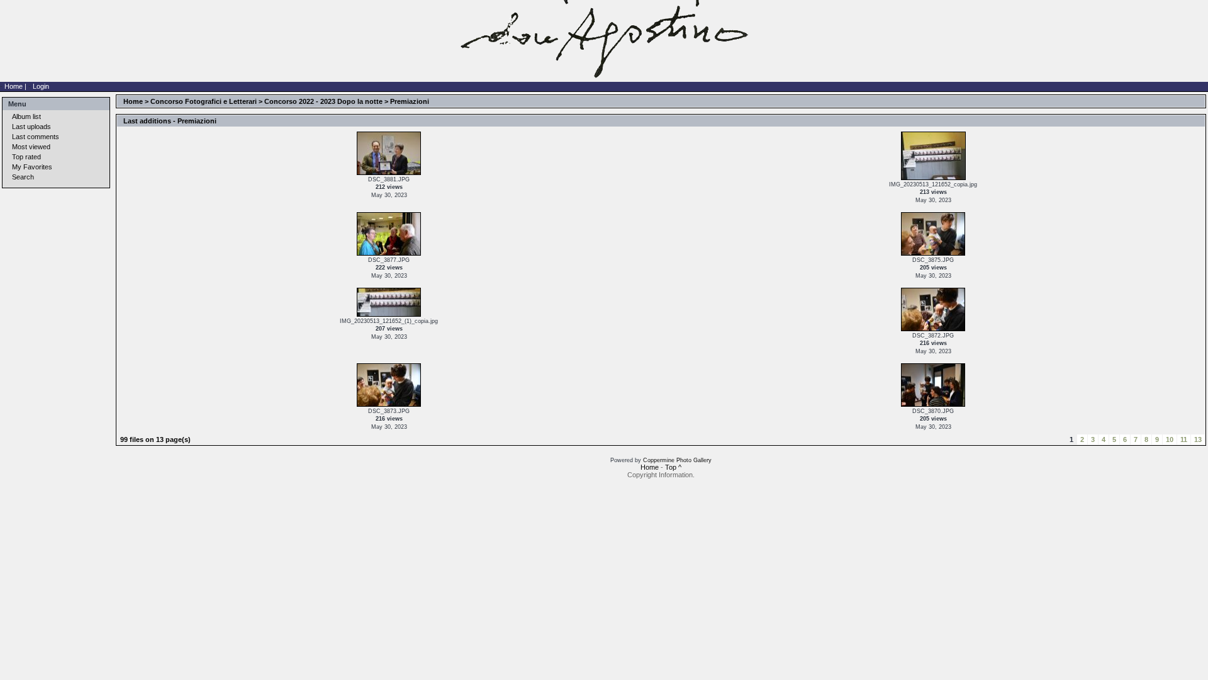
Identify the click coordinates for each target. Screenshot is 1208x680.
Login (41, 86)
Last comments (35, 136)
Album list (26, 116)
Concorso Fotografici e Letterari (203, 101)
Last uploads (31, 126)
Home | (16, 86)
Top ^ (673, 467)
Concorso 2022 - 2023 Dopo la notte (323, 101)
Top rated (26, 157)
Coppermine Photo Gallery (677, 460)
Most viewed (31, 146)
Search (23, 177)
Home (133, 101)
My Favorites (32, 167)
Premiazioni (409, 101)
